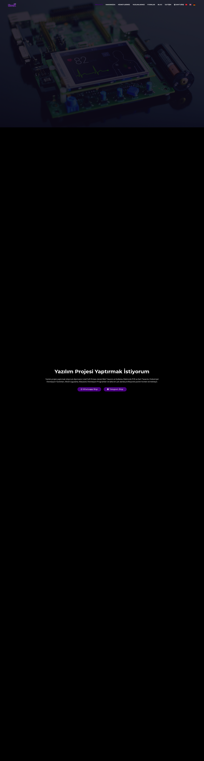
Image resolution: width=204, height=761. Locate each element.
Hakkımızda (110, 4)
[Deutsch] (194, 5)
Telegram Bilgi (116, 389)
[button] (5, 380)
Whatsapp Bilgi (90, 389)
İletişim (168, 4)
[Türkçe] (186, 5)
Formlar (151, 4)
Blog (160, 4)
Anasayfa (99, 4)
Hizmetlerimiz (124, 4)
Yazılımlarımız (139, 4)
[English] (190, 5)
